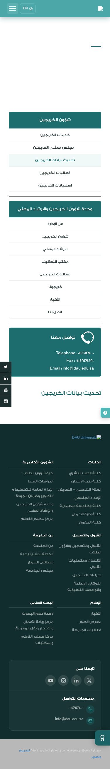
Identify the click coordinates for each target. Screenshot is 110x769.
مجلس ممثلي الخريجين (55, 147)
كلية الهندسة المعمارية (80, 506)
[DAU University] (100, 8)
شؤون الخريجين (55, 236)
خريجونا (55, 287)
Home (95, 53)
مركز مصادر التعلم (37, 519)
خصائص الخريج (40, 562)
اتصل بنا (55, 312)
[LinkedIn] (76, 680)
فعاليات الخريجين (55, 173)
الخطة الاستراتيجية (36, 554)
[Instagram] (63, 680)
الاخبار (96, 614)
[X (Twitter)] (89, 680)
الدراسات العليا (40, 481)
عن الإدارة (55, 224)
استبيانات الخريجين (55, 185)
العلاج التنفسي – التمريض (79, 489)
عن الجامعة (43, 546)
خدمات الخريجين (55, 135)
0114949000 (76, 708)
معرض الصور (90, 622)
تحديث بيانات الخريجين (55, 160)
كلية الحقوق (90, 522)
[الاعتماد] (102, 738)
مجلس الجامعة (39, 570)
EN (25, 8)
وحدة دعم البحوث (37, 614)
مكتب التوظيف (55, 262)
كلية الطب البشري (85, 473)
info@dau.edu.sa (69, 719)
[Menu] (12, 8)
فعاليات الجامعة (86, 630)
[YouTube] (50, 680)
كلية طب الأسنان (86, 481)
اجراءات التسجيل (86, 575)
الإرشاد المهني (55, 249)
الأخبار (55, 299)
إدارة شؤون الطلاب (38, 473)
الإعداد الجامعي (88, 498)
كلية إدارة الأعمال (86, 514)
